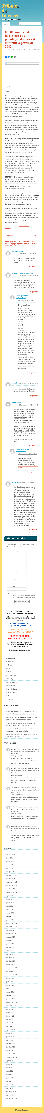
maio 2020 (10, 1071)
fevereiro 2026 (11, 875)
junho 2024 (10, 944)
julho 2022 (9, 1012)
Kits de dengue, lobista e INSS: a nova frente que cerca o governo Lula (24, 809)
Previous (9, 235)
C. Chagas (10, 661)
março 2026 (10, 872)
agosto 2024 (10, 937)
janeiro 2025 (10, 920)
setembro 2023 (11, 975)
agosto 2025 (10, 896)
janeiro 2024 (10, 961)
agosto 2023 (10, 978)
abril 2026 (9, 868)
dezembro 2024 (11, 923)
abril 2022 (9, 1023)
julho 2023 (9, 982)
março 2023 (10, 992)
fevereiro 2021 (11, 1043)
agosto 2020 (10, 1061)
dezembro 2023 (11, 964)
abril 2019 (9, 1085)
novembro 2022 (11, 1006)
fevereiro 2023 (11, 995)
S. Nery (8, 696)
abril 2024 (9, 951)
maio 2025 (10, 906)
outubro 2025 (10, 889)
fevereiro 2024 (11, 957)
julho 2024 (9, 940)
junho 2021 (10, 1037)
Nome (14, 572)
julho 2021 (9, 1033)
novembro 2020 (11, 1050)
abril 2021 (9, 1040)
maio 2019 (10, 1081)
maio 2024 (10, 947)
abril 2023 (9, 988)
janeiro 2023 (10, 999)
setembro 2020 (11, 1057)
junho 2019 (10, 1078)
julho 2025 (9, 899)
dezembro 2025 (11, 882)
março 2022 (10, 1026)
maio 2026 (10, 865)
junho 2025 (10, 902)
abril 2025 (9, 909)
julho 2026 (9, 858)
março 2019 (10, 1088)
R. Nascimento (11, 692)
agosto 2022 (10, 1009)
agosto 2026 (10, 854)
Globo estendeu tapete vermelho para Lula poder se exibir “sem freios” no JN (25, 751)
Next (36, 235)
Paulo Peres (10, 685)
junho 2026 (10, 861)
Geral (8, 668)
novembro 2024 (11, 927)
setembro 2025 (11, 892)
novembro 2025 (11, 885)
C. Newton (9, 665)
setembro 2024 (11, 933)
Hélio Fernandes (12, 672)
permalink (7, 228)
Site (13, 586)
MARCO (15, 482)
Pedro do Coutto (24, 226)
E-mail (14, 579)
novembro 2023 (11, 968)
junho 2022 (10, 1016)
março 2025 (10, 913)
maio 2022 (10, 1019)
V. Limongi (9, 699)
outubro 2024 (10, 930)
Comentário (16, 552)
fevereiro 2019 (11, 1091)
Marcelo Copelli (11, 682)
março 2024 (10, 954)
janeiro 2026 (10, 878)
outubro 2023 (10, 971)
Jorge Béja (10, 679)
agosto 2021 (10, 1030)
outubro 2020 (10, 1054)
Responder (33, 266)
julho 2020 (9, 1064)
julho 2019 (9, 1074)
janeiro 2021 (10, 1047)
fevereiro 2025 (11, 916)
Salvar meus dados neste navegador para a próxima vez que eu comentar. (23, 596)
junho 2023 (10, 985)
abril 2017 (9, 1095)
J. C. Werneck (11, 675)
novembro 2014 (11, 1098)
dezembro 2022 (11, 1002)
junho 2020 (10, 1067)
